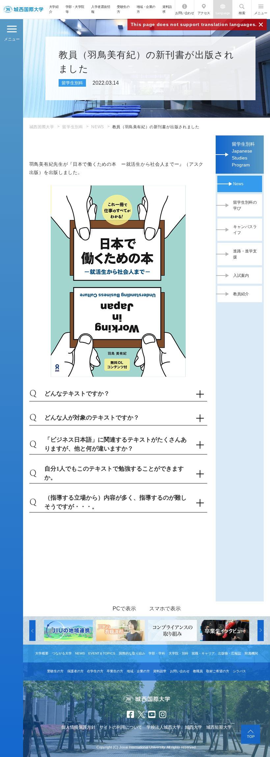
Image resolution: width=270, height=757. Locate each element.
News (238, 184)
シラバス (239, 671)
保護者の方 (75, 671)
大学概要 (41, 653)
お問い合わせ (184, 13)
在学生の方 (95, 671)
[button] (32, 630)
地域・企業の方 (146, 9)
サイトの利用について (120, 727)
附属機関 (251, 653)
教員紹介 (241, 294)
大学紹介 (54, 9)
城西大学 (193, 727)
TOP (251, 737)
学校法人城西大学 (164, 727)
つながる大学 (62, 653)
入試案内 (241, 275)
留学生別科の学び (245, 205)
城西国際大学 (41, 127)
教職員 (198, 671)
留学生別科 (72, 127)
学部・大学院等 (75, 9)
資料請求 (167, 9)
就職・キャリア (203, 653)
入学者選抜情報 (100, 9)
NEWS (97, 127)
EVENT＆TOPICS (101, 653)
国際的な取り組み (132, 653)
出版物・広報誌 (229, 653)
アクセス (204, 13)
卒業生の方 (115, 671)
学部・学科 (156, 653)
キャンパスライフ (245, 229)
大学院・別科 (178, 653)
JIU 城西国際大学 (23, 9)
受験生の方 (123, 9)
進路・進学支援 (245, 254)
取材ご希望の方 (217, 671)
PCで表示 (124, 608)
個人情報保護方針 (78, 727)
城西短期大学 (219, 727)
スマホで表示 (165, 608)
